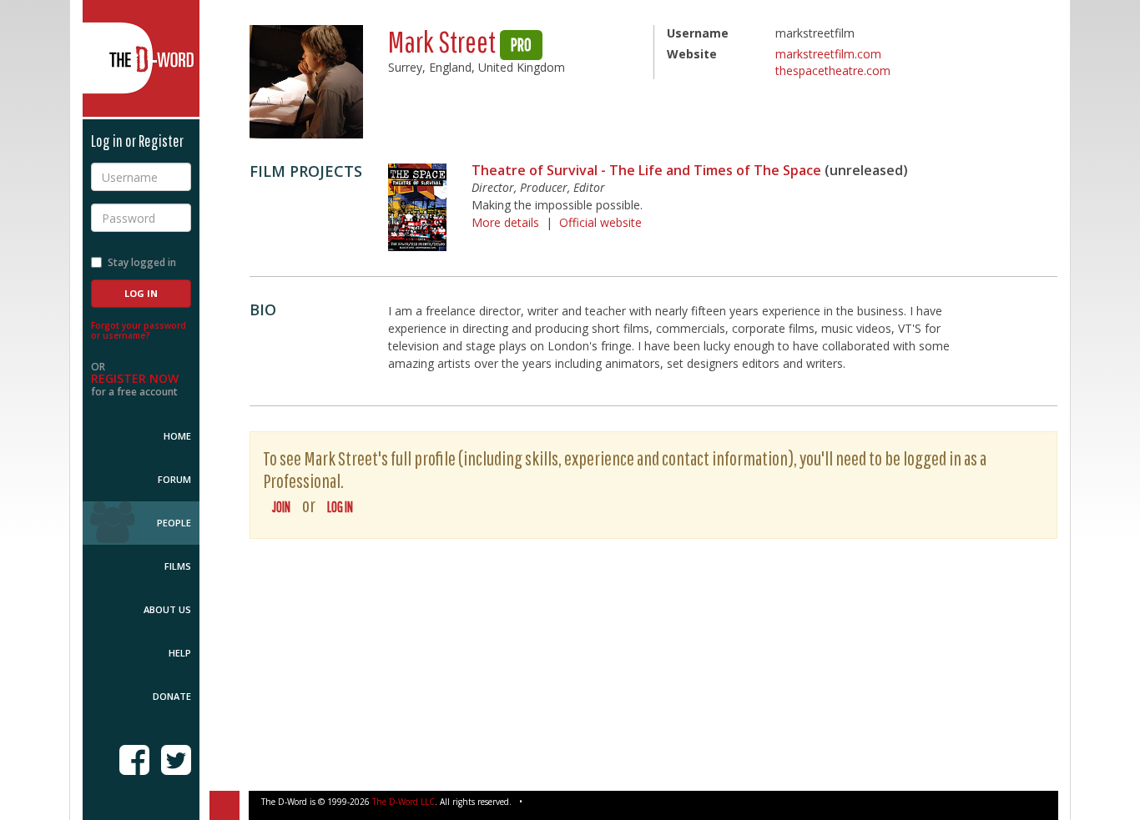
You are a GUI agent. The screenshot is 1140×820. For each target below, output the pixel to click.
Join (281, 507)
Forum (174, 479)
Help (180, 652)
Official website (600, 222)
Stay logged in (142, 262)
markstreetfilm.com (828, 54)
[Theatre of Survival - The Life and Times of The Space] (417, 207)
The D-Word (141, 58)
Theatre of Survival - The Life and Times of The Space (646, 170)
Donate (172, 696)
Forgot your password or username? (138, 330)
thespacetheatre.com (832, 70)
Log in (340, 507)
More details (505, 222)
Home (177, 436)
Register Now (135, 378)
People (174, 522)
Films (177, 566)
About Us (167, 609)
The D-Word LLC (403, 801)
